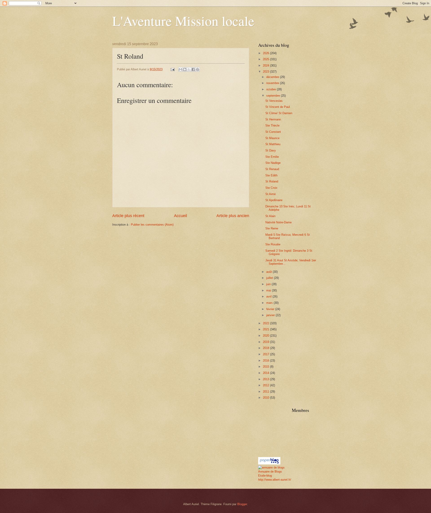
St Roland (271, 181)
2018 (266, 348)
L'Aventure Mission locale (183, 21)
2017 (266, 354)
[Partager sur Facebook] (193, 69)
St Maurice (272, 138)
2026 (266, 53)
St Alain (270, 216)
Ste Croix (271, 187)
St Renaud (272, 169)
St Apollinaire (273, 200)
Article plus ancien (232, 215)
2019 (266, 342)
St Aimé (270, 194)
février (270, 309)
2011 (266, 391)
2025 (266, 59)
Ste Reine (271, 228)
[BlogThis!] (185, 69)
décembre (273, 77)
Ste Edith (271, 175)
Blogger (242, 504)
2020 (266, 335)
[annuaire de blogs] (271, 467)
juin (269, 284)
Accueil (180, 215)
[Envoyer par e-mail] (180, 69)
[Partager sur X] (189, 69)
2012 (266, 385)
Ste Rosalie (272, 244)
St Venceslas (274, 100)
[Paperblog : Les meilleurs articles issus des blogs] (269, 463)
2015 (266, 366)
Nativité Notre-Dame (278, 222)
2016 (266, 360)
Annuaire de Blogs (270, 471)
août (269, 271)
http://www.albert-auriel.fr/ (274, 479)
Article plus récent (128, 215)
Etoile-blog (265, 475)
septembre (273, 95)
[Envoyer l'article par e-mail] (172, 69)
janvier (271, 315)
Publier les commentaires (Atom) (152, 224)
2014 (266, 373)
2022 (266, 323)
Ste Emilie (272, 156)
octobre (271, 89)
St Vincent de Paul (277, 107)
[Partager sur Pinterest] (197, 69)
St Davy (270, 150)
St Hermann (273, 119)
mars (270, 302)
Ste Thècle (272, 125)
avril (269, 296)
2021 (266, 329)
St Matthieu (272, 144)
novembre (273, 83)
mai (269, 290)
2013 (266, 379)
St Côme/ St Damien (278, 113)
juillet (270, 278)
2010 (266, 397)
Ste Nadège (273, 162)
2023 (266, 71)
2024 (266, 65)
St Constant (273, 131)
